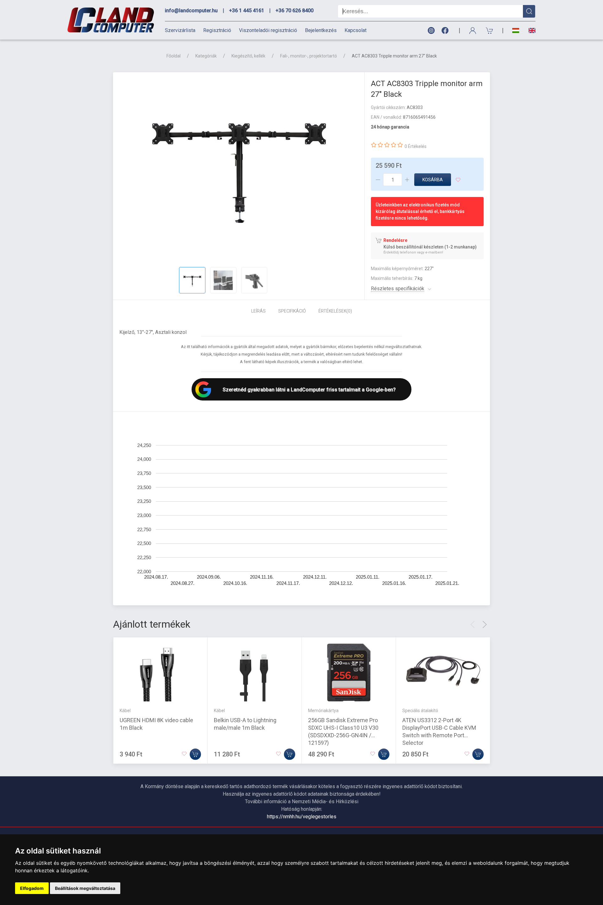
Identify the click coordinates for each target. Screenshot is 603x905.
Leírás (258, 310)
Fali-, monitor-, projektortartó (308, 55)
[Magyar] (516, 30)
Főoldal (173, 55)
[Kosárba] (195, 754)
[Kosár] (489, 30)
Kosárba (432, 179)
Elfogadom (32, 888)
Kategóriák (206, 55)
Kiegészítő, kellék (248, 55)
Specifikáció (292, 310)
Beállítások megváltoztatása (85, 888)
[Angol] (529, 30)
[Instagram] (431, 30)
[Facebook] (446, 30)
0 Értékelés (415, 146)
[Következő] (484, 624)
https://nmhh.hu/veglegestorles (301, 817)
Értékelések (335, 310)
